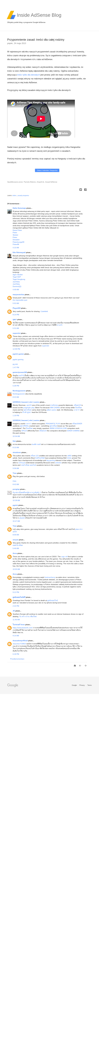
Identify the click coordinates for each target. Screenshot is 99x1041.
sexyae (16, 540)
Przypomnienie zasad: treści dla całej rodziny (35, 39)
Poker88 (16, 244)
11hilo (69, 458)
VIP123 (24, 431)
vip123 (29, 405)
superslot (17, 333)
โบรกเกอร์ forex (19, 624)
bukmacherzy (50, 577)
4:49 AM (16, 290)
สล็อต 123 (34, 456)
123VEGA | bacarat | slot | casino (26, 402)
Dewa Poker (17, 230)
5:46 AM (16, 548)
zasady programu (23, 195)
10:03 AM (16, 569)
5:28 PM (16, 386)
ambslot (58, 463)
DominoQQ (17, 286)
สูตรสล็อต (27, 410)
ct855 (69, 456)
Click (14, 481)
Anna (15, 553)
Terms (89, 685)
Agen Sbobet (18, 275)
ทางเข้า (60, 325)
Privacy (82, 685)
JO (14, 611)
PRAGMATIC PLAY (53, 424)
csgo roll (64, 557)
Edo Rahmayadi (19, 252)
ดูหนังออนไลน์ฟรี (19, 597)
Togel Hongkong (19, 279)
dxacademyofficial (20, 641)
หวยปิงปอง (54, 405)
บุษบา (15, 319)
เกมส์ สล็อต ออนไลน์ (28, 465)
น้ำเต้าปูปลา (26, 412)
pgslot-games (19, 354)
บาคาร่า (77, 410)
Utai (14, 441)
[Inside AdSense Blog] (39, 19)
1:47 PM (16, 367)
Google (74, 685)
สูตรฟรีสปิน (24, 426)
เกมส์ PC (21, 375)
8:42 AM (16, 484)
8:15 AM (16, 447)
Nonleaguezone (19, 391)
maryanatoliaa (19, 294)
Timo (15, 473)
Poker (15, 232)
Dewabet (16, 240)
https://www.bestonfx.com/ (23, 628)
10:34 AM (16, 436)
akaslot (22, 518)
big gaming (50, 460)
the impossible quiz (20, 300)
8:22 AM (16, 397)
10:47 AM (16, 521)
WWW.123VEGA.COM (58, 428)
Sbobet (15, 235)
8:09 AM (16, 535)
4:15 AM (16, 248)
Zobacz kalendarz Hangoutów (47, 170)
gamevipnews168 (20, 372)
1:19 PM (16, 415)
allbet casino (51, 410)
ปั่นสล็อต (78, 408)
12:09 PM (16, 349)
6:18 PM (16, 654)
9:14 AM (16, 636)
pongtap (16, 489)
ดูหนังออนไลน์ (52, 600)
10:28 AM (16, 500)
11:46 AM (16, 620)
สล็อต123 (77, 405)
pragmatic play (29, 408)
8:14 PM (16, 315)
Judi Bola (16, 282)
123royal (21, 463)
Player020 (17, 308)
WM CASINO (55, 408)
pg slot (15, 364)
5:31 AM (16, 328)
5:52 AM (16, 303)
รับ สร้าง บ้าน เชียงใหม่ (28, 616)
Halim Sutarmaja (19, 208)
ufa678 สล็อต (18, 545)
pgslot (15, 505)
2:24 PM (16, 606)
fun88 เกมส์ (36, 444)
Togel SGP (17, 277)
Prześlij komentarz (17, 659)
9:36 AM (16, 468)
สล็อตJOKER (77, 424)
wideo (14, 195)
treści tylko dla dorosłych (28, 75)
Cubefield (44, 311)
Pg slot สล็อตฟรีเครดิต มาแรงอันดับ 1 (27, 492)
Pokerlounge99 (18, 242)
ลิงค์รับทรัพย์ (39, 458)
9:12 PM (16, 592)
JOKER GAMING (73, 431)
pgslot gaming (18, 359)
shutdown (17, 452)
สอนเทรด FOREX (19, 644)
